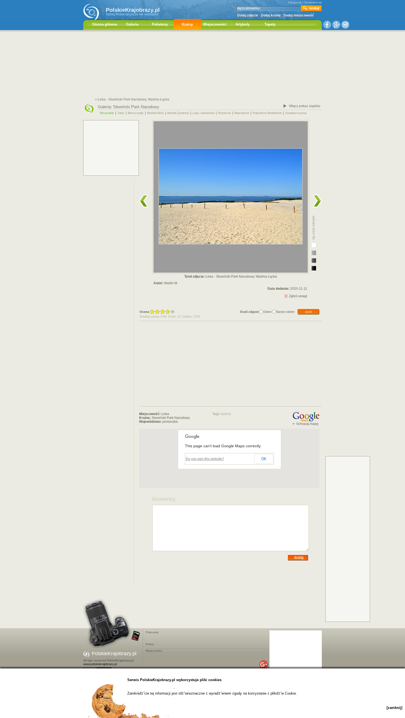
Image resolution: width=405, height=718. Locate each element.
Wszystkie (107, 113)
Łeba (165, 414)
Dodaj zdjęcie (247, 15)
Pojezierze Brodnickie (267, 113)
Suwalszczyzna (295, 113)
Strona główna (104, 24)
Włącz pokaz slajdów (304, 106)
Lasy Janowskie (203, 113)
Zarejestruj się (313, 2)
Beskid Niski (155, 113)
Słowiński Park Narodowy (136, 106)
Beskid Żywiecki (178, 113)
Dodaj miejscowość (299, 15)
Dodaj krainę (271, 15)
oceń (308, 311)
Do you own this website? (205, 459)
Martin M (170, 283)
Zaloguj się (295, 2)
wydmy (226, 414)
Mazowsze (241, 113)
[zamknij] (394, 708)
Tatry (120, 113)
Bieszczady (136, 113)
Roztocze (224, 113)
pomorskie (170, 422)
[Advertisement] (202, 64)
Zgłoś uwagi (298, 296)
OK (263, 459)
